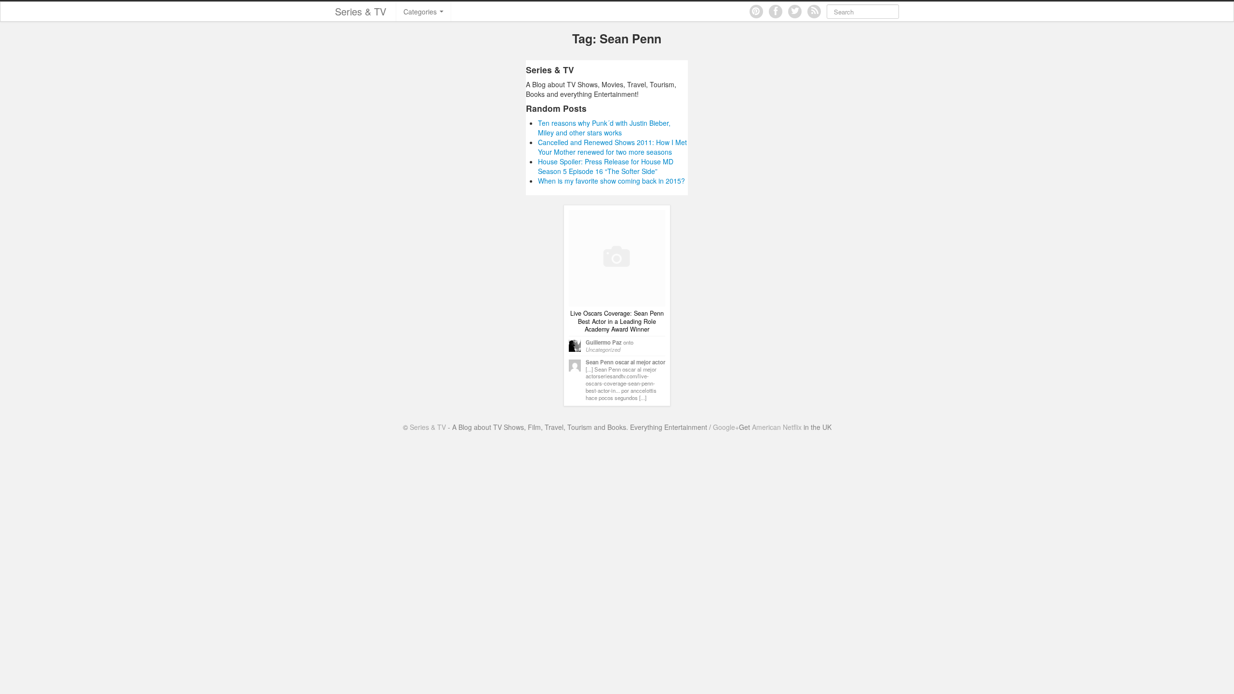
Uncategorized (603, 349)
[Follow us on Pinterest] (756, 11)
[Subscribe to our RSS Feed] (814, 11)
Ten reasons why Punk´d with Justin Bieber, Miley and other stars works (604, 127)
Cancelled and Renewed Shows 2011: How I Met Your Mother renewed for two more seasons (612, 147)
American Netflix (777, 427)
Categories (421, 11)
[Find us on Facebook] (775, 11)
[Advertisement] (435, 127)
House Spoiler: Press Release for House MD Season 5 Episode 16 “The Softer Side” (605, 166)
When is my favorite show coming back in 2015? (611, 181)
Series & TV (360, 11)
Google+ (726, 427)
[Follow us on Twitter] (795, 11)
